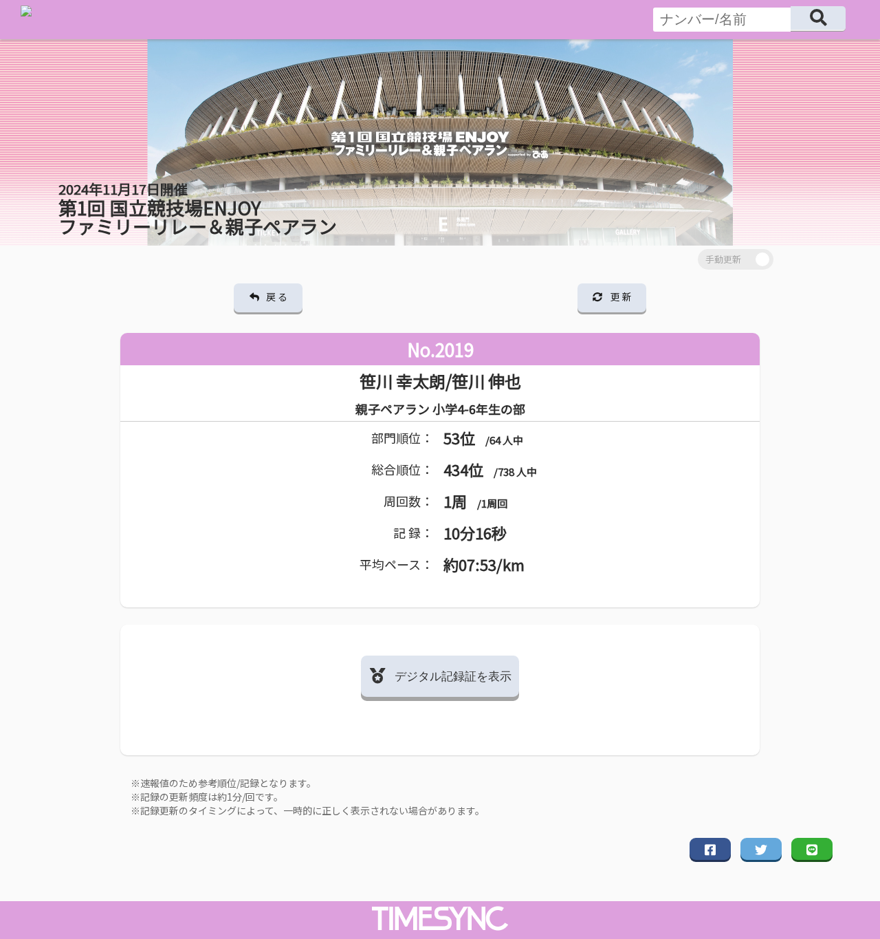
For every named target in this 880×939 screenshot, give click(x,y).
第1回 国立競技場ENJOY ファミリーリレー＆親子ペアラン (197, 209)
